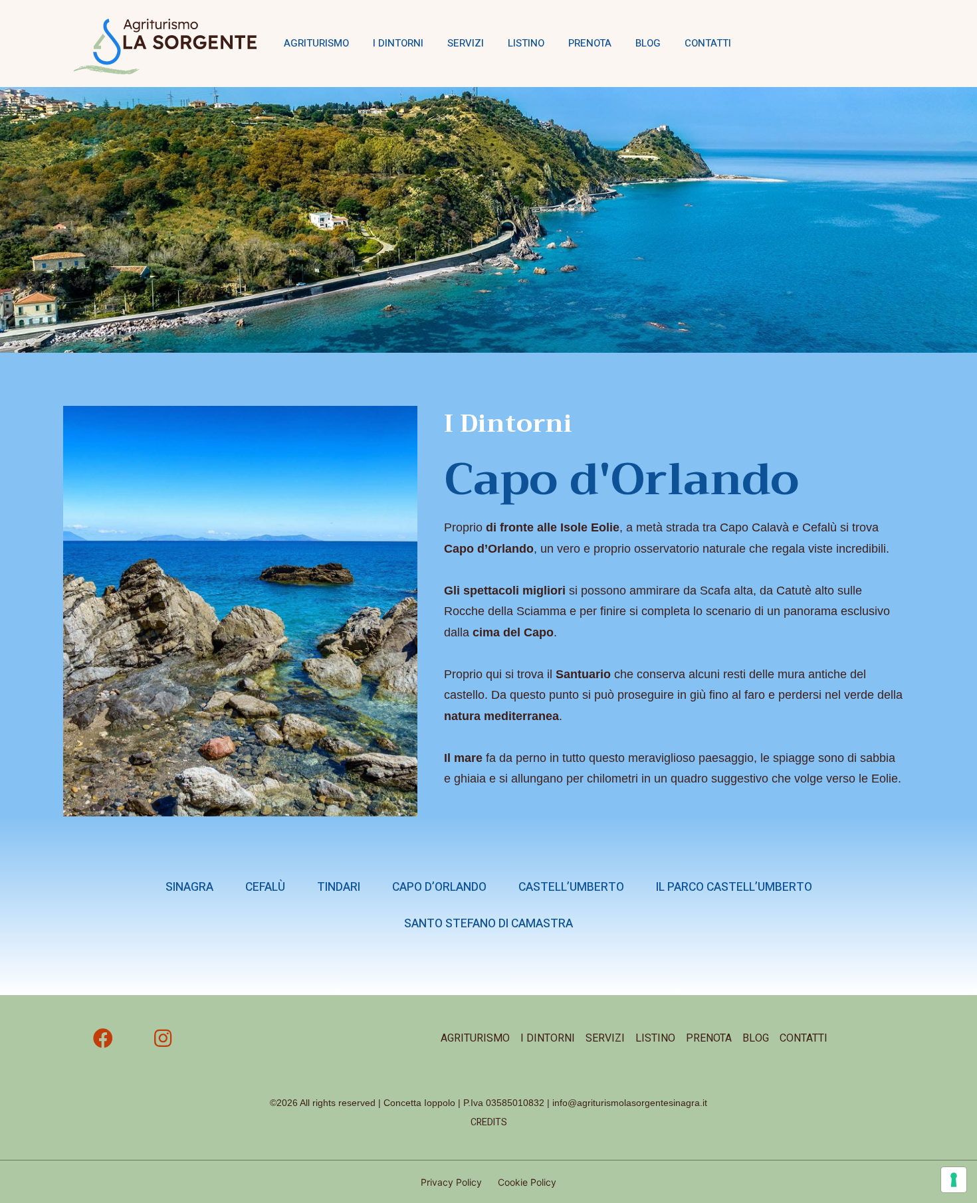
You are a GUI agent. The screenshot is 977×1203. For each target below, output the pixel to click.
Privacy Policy (451, 1182)
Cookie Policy (527, 1182)
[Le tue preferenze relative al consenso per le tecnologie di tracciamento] (953, 1179)
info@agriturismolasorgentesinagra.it (629, 1102)
